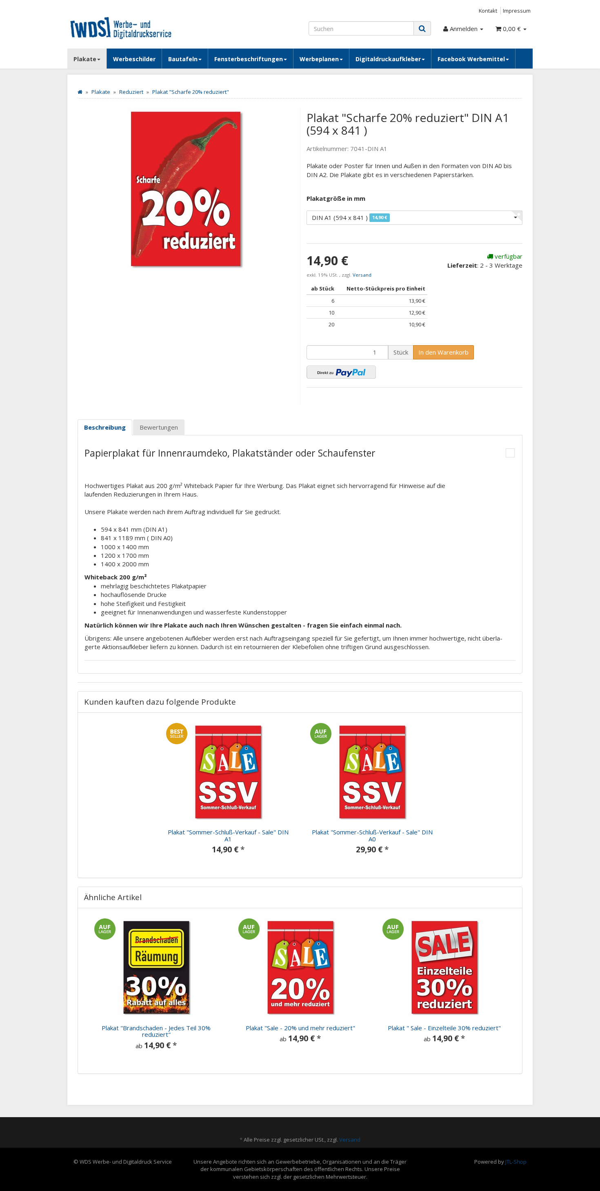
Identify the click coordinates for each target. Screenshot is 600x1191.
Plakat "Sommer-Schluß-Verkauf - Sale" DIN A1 (228, 835)
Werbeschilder (134, 59)
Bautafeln (183, 59)
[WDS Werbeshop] (140, 27)
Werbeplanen (319, 59)
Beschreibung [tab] (105, 427)
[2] (341, 372)
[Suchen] (422, 28)
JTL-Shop (516, 1161)
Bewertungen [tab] (159, 427)
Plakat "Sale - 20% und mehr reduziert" (300, 1028)
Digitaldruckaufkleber (388, 59)
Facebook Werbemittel (471, 59)
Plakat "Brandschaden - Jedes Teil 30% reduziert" (156, 1031)
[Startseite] (80, 91)
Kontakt (488, 10)
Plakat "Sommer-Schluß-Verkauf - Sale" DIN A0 (372, 835)
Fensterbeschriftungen (248, 59)
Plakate (84, 59)
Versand (362, 275)
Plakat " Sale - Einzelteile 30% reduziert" (444, 1028)
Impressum (517, 10)
